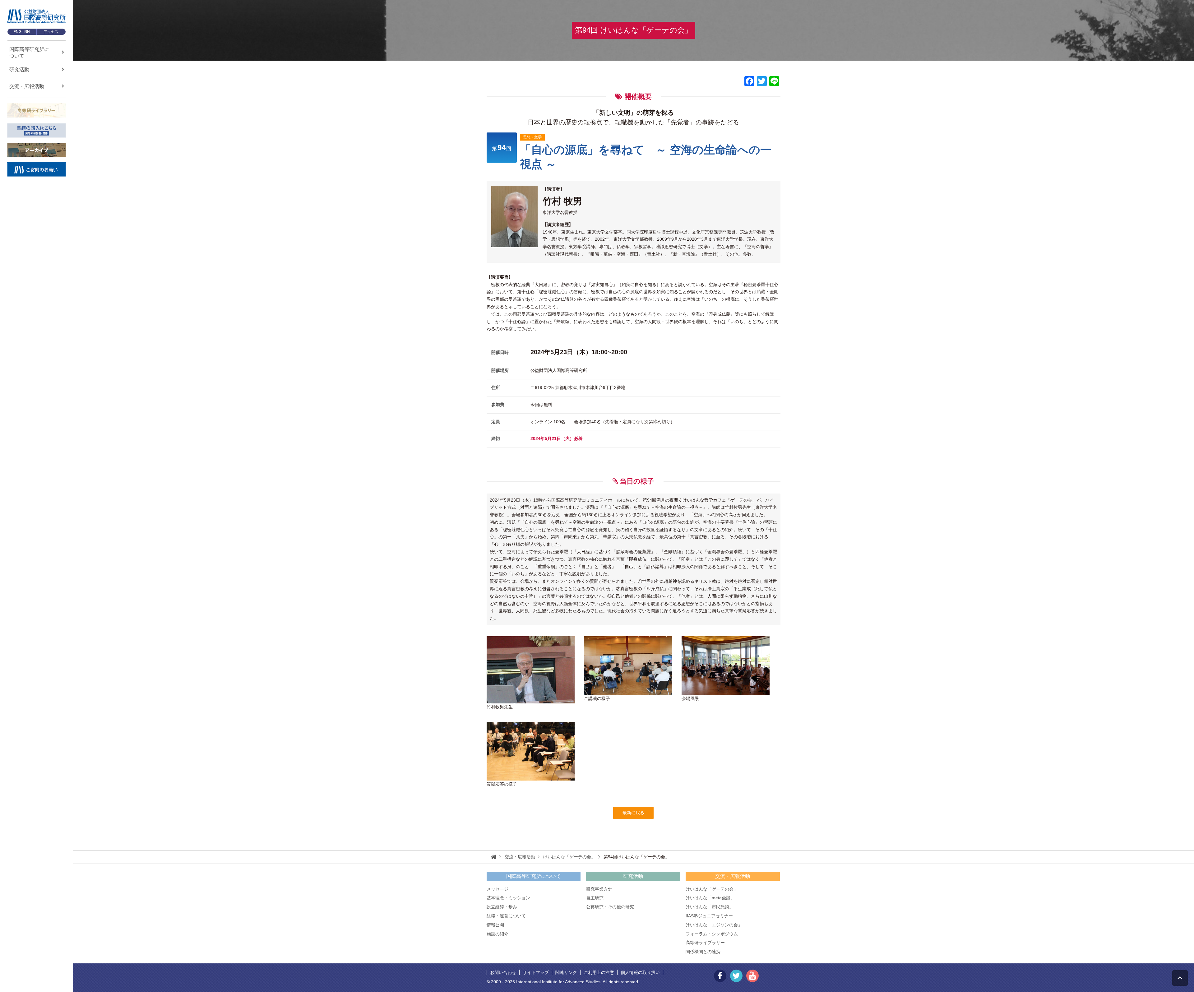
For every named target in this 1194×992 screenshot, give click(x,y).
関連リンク (566, 972)
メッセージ (497, 889)
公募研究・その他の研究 (610, 906)
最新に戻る (633, 812)
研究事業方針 (599, 889)
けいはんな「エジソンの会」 (714, 924)
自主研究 (595, 897)
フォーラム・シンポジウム (712, 933)
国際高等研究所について (533, 876)
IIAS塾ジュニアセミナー (709, 915)
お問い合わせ (503, 972)
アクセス (51, 32)
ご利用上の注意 (599, 972)
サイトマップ (536, 972)
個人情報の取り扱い (640, 972)
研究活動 (633, 876)
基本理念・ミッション (508, 897)
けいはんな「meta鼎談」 (710, 897)
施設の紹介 (497, 933)
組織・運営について (506, 915)
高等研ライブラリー (705, 942)
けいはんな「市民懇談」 (710, 906)
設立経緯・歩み (502, 906)
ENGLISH (21, 32)
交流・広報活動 (732, 876)
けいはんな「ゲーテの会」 (712, 889)
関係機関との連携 (703, 951)
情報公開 (495, 924)
